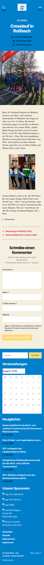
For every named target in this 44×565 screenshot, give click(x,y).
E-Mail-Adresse (9, 303)
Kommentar (8, 270)
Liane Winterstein (25, 37)
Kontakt (6, 535)
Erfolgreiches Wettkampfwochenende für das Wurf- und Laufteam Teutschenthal (21, 463)
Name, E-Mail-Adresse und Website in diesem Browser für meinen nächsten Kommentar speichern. (23, 328)
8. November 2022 (23, 41)
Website (5, 315)
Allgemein (22, 20)
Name (5, 292)
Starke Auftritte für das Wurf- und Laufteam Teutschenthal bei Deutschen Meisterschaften (22, 428)
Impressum (7, 542)
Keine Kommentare (23, 44)
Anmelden (7, 532)
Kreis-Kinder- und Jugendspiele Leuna (21, 440)
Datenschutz (8, 539)
